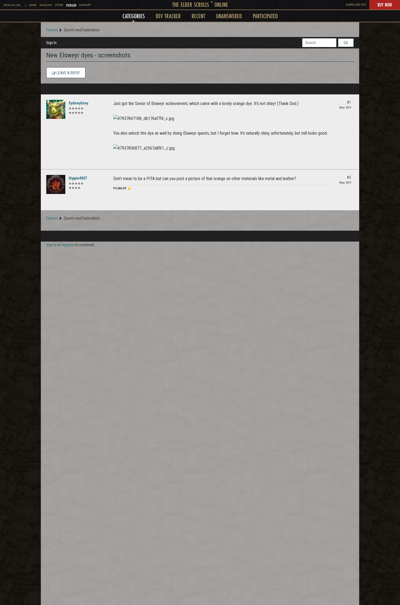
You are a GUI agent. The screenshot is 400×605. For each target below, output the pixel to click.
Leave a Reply (68, 73)
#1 (349, 102)
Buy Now (384, 4)
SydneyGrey (78, 103)
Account (45, 5)
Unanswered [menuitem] (229, 16)
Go (346, 43)
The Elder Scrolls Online (200, 4)
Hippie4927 (78, 178)
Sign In (51, 43)
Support (85, 5)
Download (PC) (356, 4)
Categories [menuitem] (133, 16)
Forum (71, 5)
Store (59, 5)
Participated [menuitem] (265, 16)
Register (67, 245)
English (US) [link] (12, 5)
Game (33, 5)
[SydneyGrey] (55, 109)
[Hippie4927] (55, 184)
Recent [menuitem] (198, 16)
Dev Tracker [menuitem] (168, 16)
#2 (349, 177)
